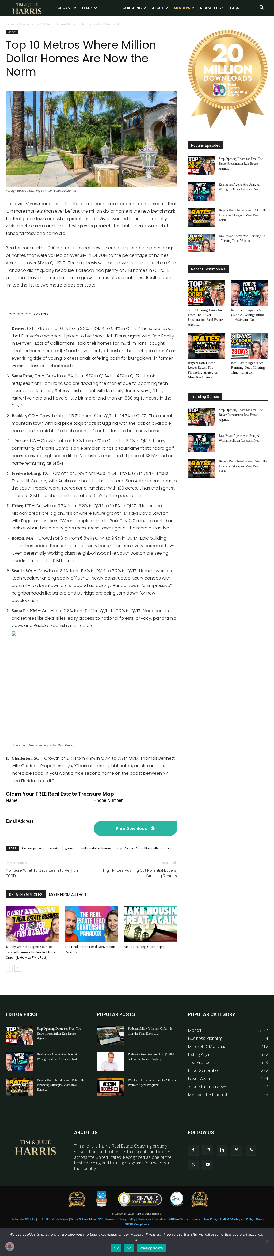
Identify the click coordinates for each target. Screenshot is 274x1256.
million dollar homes (96, 848)
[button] (261, 8)
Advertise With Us (23, 1219)
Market (25, 24)
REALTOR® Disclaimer (52, 1219)
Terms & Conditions (83, 1219)
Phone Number (108, 800)
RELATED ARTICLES (26, 895)
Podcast (63, 8)
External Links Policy (204, 1219)
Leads (87, 8)
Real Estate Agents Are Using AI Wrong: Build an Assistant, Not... (247, 315)
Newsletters (212, 8)
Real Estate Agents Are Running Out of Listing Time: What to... (248, 367)
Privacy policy (151, 1248)
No (129, 1248)
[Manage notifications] (9, 1246)
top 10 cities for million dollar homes (144, 848)
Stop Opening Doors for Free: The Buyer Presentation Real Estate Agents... (241, 163)
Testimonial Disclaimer (152, 1219)
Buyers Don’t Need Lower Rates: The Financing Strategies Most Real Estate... (243, 215)
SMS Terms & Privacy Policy (117, 1219)
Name (11, 800)
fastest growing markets (40, 848)
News (107, 8)
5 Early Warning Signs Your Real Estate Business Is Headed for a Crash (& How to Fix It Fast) (30, 952)
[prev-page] (9, 968)
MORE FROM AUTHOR (67, 895)
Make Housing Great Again (144, 947)
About (158, 8)
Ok (116, 1248)
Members (182, 8)
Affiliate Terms (178, 1219)
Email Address (19, 821)
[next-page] (17, 968)
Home (10, 24)
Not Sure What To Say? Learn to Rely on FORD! (42, 873)
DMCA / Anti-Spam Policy (237, 1219)
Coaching (132, 8)
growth (70, 848)
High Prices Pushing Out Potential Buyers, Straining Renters (140, 873)
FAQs (234, 8)
